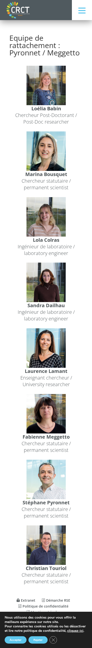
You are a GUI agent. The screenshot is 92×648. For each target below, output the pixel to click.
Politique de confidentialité (45, 606)
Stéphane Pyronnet (46, 502)
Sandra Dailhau (46, 305)
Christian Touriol (46, 568)
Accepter (16, 640)
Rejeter (38, 640)
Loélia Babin (46, 108)
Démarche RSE (57, 600)
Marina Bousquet (46, 174)
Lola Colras (46, 239)
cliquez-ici (75, 631)
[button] (82, 10)
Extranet (27, 600)
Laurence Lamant (46, 371)
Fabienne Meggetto (46, 436)
